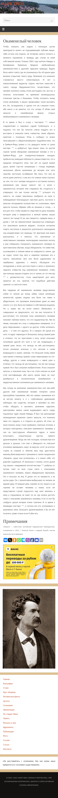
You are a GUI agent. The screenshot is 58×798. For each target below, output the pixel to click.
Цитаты (6, 701)
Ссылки (6, 740)
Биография (8, 684)
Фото (5, 736)
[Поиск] (51, 21)
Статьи (6, 745)
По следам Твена (10, 714)
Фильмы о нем (9, 723)
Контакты (7, 749)
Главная (6, 679)
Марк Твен (12, 3)
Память (6, 718)
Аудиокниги (8, 727)
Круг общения (9, 692)
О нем (5, 688)
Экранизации (8, 710)
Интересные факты (11, 697)
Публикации (8, 732)
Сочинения (8, 705)
